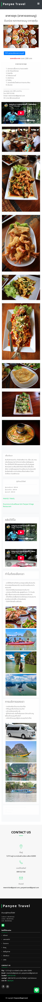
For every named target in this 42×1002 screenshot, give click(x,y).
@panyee (10, 981)
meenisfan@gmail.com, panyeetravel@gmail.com (21, 887)
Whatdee (8, 812)
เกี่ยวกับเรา (6, 956)
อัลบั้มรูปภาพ (6, 952)
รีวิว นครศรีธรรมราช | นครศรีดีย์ (15, 807)
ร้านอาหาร (6, 944)
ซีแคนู (4, 948)
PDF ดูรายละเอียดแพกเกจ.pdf (14, 53)
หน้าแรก (5, 935)
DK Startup (9, 810)
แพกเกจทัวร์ (6, 939)
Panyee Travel (14, 4)
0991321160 (21, 872)
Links (4, 960)
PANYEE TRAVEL (9, 499)
